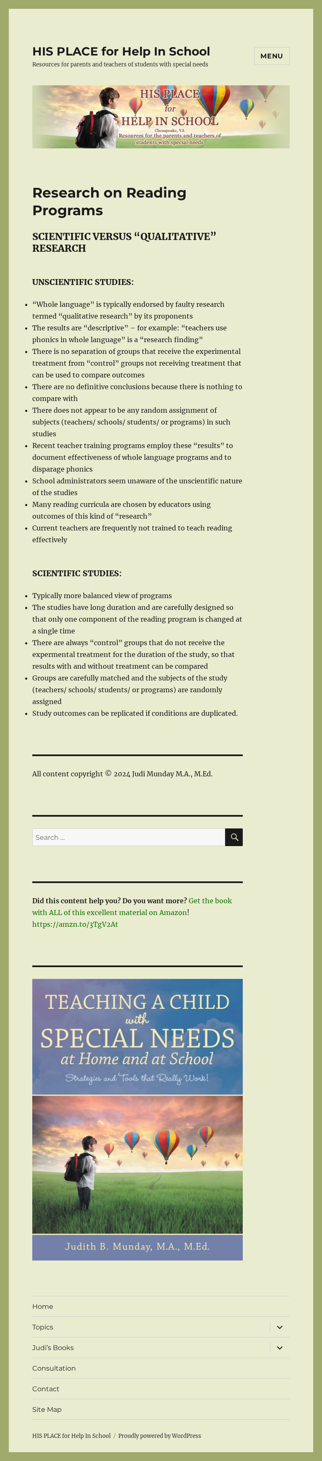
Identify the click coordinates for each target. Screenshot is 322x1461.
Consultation (54, 1368)
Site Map (47, 1410)
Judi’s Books (53, 1348)
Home (42, 1307)
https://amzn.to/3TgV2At (75, 924)
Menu (271, 56)
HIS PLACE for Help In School (121, 51)
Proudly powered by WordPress (159, 1436)
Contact (46, 1389)
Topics (42, 1327)
